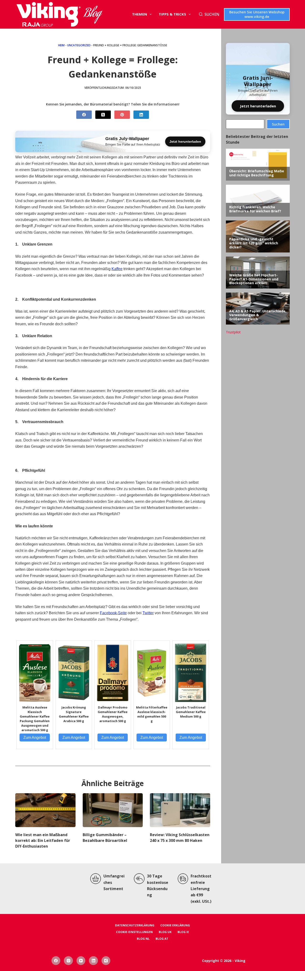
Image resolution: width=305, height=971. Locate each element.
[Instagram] (68, 960)
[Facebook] (84, 114)
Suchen (278, 124)
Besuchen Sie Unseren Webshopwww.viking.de (257, 14)
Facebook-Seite (113, 613)
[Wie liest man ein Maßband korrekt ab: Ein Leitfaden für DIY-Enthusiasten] (45, 810)
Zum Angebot (34, 737)
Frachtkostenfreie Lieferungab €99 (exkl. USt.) (201, 888)
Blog (92, 14)
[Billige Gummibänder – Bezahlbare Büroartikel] (113, 810)
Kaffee (117, 269)
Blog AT (162, 939)
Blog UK (165, 932)
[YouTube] (81, 960)
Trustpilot (233, 332)
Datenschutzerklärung (134, 925)
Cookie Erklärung (175, 925)
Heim (61, 45)
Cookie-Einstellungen (134, 932)
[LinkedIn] (141, 114)
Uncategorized (79, 45)
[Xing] (106, 960)
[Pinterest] (122, 114)
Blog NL (143, 939)
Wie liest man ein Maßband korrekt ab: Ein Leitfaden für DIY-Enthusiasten (42, 840)
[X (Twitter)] (103, 114)
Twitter (148, 613)
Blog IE (183, 932)
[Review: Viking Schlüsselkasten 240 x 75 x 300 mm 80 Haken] (180, 810)
